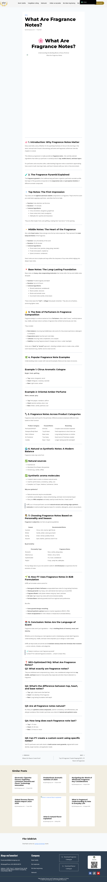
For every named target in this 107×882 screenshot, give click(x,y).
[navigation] (88, 2)
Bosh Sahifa (22, 3)
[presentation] (53, 804)
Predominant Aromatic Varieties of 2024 (52, 779)
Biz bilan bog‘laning (69, 3)
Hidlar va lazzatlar (55, 3)
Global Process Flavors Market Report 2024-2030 (24, 801)
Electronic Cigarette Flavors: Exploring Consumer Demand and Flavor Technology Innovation (24, 781)
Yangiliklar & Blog (33, 3)
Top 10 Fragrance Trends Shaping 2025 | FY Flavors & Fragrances (72, 758)
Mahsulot (44, 3)
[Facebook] (90, 873)
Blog (26, 15)
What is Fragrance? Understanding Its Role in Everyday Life (81, 801)
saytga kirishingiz (40, 844)
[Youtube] (98, 873)
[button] (44, 3)
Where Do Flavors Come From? (31, 756)
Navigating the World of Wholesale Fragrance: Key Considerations (82, 779)
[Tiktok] (94, 873)
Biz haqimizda (35, 864)
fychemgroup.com (30, 29)
